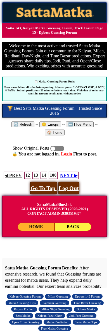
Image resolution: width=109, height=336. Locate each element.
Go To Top (43, 188)
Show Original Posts (57, 148)
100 (53, 175)
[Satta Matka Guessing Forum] (54, 20)
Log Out (69, 188)
